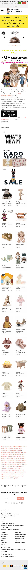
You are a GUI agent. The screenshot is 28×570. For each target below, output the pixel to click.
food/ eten (13, 466)
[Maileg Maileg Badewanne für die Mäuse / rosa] (21, 364)
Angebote (3, 538)
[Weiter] (24, 37)
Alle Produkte (4, 534)
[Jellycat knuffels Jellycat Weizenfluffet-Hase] (7, 386)
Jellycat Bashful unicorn (20, 287)
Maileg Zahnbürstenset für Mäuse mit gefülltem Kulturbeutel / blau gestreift (6, 266)
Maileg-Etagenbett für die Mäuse (21, 224)
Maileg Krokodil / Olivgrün (20, 415)
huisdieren (5, 468)
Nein (24, 3)
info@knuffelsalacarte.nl (9, 556)
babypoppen (22, 460)
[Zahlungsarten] (4, 565)
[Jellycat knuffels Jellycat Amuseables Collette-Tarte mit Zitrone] (7, 364)
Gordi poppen (13, 448)
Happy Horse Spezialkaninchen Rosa (21, 351)
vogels (15, 478)
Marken (3, 540)
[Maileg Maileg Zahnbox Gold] (7, 237)
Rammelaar (11, 458)
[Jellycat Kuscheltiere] (14, 37)
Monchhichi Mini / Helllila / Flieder (6, 415)
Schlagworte (4, 542)
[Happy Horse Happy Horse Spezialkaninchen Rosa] (21, 343)
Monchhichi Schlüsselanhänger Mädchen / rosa (7, 224)
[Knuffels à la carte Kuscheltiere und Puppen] (16, 10)
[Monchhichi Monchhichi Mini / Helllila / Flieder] (7, 407)
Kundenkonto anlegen (20, 534)
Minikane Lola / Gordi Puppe (20, 245)
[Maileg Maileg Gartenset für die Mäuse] (21, 322)
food (6, 466)
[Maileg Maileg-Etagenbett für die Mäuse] (21, 215)
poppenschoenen (6, 478)
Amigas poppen (6, 446)
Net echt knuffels (15, 456)
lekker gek (4, 472)
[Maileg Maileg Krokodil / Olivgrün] (21, 407)
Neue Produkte (4, 536)
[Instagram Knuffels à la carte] (22, 503)
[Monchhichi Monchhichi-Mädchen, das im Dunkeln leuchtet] (21, 428)
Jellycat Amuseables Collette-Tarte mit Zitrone (6, 373)
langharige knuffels (18, 470)
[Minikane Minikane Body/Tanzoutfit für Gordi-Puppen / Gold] (7, 322)
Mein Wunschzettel (20, 542)
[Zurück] (4, 37)
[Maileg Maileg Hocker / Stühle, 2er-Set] (7, 428)
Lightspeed (3, 564)
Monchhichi (5, 456)
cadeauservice (6, 462)
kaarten (18, 468)
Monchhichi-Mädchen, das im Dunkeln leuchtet (20, 436)
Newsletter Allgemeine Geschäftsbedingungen (12, 525)
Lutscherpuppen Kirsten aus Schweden (6, 287)
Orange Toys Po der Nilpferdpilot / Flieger (7, 202)
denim (6, 464)
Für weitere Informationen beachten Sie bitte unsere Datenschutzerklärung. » (14, 5)
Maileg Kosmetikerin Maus (19, 394)
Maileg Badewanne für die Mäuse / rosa (20, 373)
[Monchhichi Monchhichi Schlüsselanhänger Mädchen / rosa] (7, 215)
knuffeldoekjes (6, 470)
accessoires (12, 460)
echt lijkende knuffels (16, 464)
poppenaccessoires (7, 474)
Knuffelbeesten (15, 450)
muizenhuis (13, 472)
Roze (18, 458)
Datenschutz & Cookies (7, 512)
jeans (11, 468)
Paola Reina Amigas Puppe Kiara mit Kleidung (20, 266)
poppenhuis (18, 474)
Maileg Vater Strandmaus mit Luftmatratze (6, 309)
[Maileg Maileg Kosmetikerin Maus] (21, 386)
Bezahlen (3, 517)
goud (20, 466)
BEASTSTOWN (17, 446)
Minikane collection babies (16, 454)
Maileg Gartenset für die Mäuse (20, 330)
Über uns (3, 519)
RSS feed (3, 544)
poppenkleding (6, 476)
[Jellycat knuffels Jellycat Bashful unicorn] (21, 279)
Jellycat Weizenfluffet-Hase (6, 394)
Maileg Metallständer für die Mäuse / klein (20, 202)
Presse (3, 521)
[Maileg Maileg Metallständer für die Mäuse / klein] (21, 194)
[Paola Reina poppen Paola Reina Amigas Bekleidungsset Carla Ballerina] (21, 301)
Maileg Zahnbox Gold (6, 245)
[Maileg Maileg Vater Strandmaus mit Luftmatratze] (7, 301)
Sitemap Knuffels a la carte (8, 523)
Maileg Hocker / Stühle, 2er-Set (6, 436)
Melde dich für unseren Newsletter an (10, 529)
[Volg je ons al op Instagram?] (14, 113)
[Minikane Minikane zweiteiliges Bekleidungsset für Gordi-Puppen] (7, 343)
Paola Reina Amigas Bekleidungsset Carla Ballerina (20, 309)
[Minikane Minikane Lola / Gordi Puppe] (21, 237)
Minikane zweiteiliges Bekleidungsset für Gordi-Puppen (6, 351)
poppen (22, 472)
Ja (19, 3)
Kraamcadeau (6, 452)
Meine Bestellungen (20, 536)
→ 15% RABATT (5, 527)
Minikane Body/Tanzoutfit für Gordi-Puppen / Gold (6, 330)
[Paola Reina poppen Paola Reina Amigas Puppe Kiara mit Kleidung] (21, 258)
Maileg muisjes (17, 452)
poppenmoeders (17, 476)
